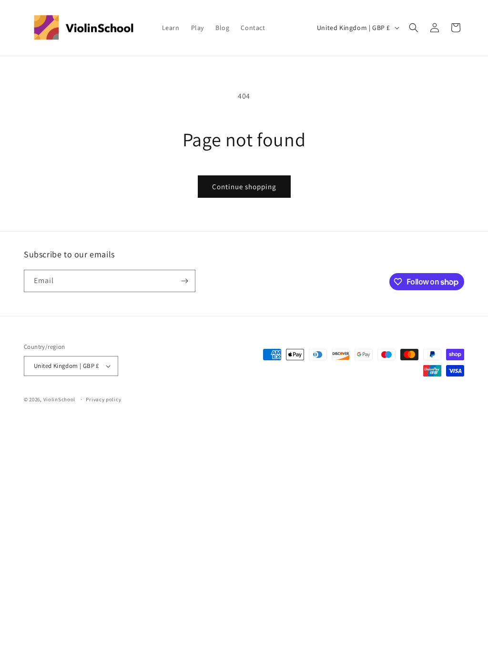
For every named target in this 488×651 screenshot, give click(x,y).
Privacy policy (103, 399)
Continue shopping (244, 186)
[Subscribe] (184, 281)
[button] (413, 27)
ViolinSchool (59, 399)
